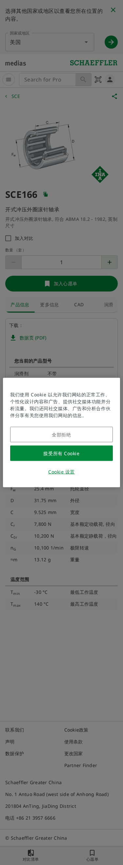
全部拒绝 (61, 435)
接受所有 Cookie (61, 453)
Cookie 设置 (61, 472)
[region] (61, 432)
